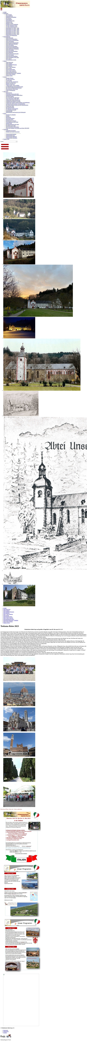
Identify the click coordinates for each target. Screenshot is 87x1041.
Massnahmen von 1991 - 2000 (12, 29)
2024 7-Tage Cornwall (11, 70)
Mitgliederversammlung (11, 17)
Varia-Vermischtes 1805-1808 (12, 98)
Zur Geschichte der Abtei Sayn (12, 97)
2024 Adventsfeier (10, 45)
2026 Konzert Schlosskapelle (12, 40)
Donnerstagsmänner (10, 118)
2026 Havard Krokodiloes (11, 39)
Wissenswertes (9, 22)
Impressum (5, 1030)
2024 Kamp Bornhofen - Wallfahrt (13, 73)
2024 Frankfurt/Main (10, 69)
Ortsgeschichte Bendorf (11, 134)
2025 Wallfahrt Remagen (11, 64)
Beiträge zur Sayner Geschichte (13, 131)
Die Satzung (8, 18)
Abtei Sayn (5, 91)
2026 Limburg (9, 63)
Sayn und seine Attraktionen (12, 81)
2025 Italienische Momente (12, 44)
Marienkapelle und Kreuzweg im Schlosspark (16, 112)
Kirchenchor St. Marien (11, 120)
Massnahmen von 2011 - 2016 (12, 31)
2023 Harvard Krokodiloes (12, 51)
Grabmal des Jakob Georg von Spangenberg (15, 103)
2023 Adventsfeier (10, 50)
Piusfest (7, 116)
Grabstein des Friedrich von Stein (13, 101)
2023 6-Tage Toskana (10, 74)
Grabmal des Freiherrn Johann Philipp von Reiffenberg (18, 102)
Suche (2, 141)
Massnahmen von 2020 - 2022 (12, 34)
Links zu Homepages (10, 90)
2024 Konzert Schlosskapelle (12, 47)
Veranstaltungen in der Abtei (12, 122)
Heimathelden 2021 (10, 20)
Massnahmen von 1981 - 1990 (12, 28)
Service (4, 76)
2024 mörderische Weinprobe (12, 48)
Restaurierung (9, 92)
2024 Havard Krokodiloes (11, 46)
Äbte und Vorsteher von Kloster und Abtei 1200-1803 (17, 128)
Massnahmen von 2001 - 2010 (12, 30)
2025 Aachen (9, 68)
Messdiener (8, 117)
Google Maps (9, 80)
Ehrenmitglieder (9, 15)
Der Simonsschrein (10, 107)
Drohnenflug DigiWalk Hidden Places (14, 95)
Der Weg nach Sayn (10, 79)
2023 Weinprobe (9, 52)
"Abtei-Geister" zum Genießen (12, 85)
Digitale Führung (9, 78)
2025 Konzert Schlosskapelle (12, 42)
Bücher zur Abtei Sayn (11, 83)
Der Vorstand (9, 14)
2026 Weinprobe (9, 37)
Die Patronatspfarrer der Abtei (12, 124)
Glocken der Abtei (10, 106)
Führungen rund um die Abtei (12, 94)
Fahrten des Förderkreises (11, 35)
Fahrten (5, 61)
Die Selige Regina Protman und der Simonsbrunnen (17, 105)
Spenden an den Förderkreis (12, 24)
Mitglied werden (9, 23)
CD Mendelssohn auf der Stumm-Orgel (14, 86)
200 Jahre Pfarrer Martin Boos (12, 127)
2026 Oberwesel (9, 62)
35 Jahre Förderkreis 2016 (11, 26)
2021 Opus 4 (9, 58)
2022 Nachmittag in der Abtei (12, 57)
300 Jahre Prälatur (10, 96)
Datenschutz (6, 1031)
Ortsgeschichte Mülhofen (11, 136)
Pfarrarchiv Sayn (9, 119)
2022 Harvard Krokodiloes (12, 56)
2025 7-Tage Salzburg (10, 67)
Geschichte (5, 129)
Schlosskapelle (9, 111)
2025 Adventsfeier (10, 41)
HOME (5, 12)
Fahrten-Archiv (9, 75)
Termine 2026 (6, 139)
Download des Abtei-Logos (12, 89)
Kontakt (5, 1032)
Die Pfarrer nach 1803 (10, 125)
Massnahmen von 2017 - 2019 (12, 33)
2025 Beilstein (9, 66)
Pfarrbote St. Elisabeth (11, 114)
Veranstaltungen (6, 36)
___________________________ (13, 133)
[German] (1, 8)
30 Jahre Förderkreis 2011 (11, 25)
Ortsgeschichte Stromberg (11, 137)
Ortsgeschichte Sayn (10, 135)
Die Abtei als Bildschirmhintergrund (13, 87)
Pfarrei (4, 113)
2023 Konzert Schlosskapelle (12, 53)
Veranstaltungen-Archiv (11, 59)
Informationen (9, 19)
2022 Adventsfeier (10, 55)
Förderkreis (5, 13)
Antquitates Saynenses (11, 130)
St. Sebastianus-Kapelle (11, 109)
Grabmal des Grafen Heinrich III (13, 100)
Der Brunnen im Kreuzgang (12, 108)
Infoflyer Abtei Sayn (10, 84)
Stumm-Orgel (9, 123)
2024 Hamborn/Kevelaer (11, 72)
